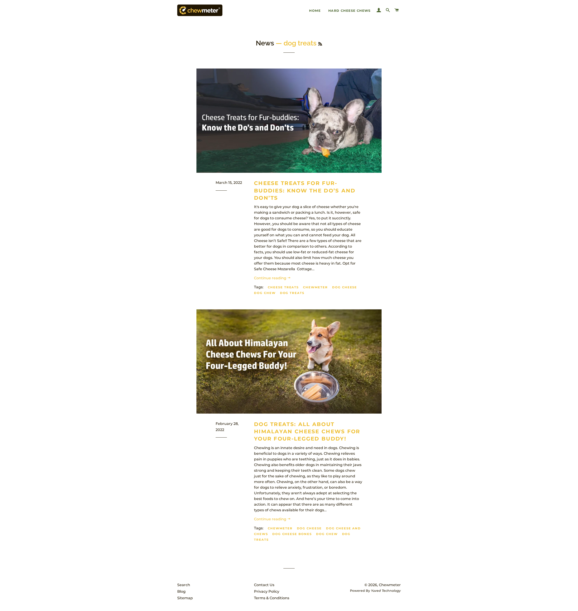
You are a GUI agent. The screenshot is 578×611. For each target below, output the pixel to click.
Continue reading (270, 278)
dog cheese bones (292, 534)
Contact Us (264, 585)
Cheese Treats (283, 287)
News (265, 43)
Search (183, 585)
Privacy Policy (266, 591)
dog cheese (344, 287)
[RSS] (320, 44)
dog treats (292, 293)
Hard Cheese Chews (349, 11)
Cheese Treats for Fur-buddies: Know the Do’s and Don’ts (305, 190)
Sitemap (185, 598)
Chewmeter (390, 585)
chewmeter (315, 287)
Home (315, 11)
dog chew (265, 293)
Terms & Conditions (271, 598)
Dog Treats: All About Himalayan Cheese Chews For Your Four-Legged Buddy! (307, 431)
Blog (181, 591)
